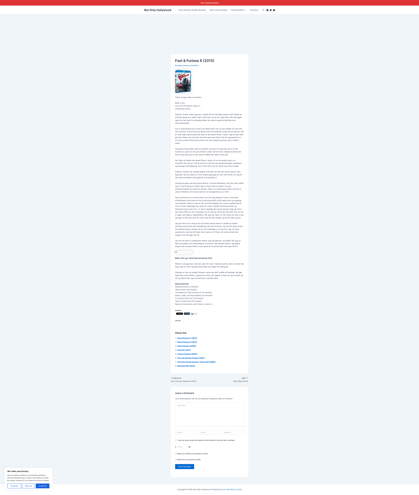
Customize (14, 486)
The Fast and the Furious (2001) (191, 358)
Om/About (254, 10)
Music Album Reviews (218, 10)
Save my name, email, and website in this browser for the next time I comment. (206, 440)
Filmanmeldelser (237, 10)
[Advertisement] (209, 31)
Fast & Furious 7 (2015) (187, 338)
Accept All (42, 486)
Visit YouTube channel (209, 3)
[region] (28, 479)
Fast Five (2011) (184, 350)
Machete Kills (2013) (186, 366)
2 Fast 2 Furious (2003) (187, 354)
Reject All (28, 486)
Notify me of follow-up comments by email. (192, 454)
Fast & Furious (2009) (186, 346)
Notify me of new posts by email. (189, 459)
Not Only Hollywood (157, 10)
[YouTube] (274, 10)
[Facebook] (267, 10)
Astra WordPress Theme (232, 489)
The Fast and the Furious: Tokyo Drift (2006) (196, 362)
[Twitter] (271, 10)
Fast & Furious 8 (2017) (187, 342)
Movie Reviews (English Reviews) (192, 10)
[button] (245, 10)
